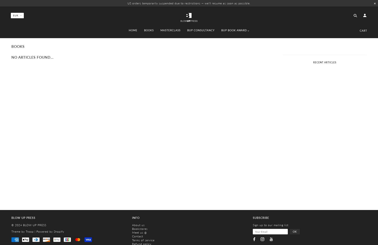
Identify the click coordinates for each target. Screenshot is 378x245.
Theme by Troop (22, 231)
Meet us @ (139, 232)
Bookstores (140, 228)
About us (138, 225)
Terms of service (143, 240)
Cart (363, 30)
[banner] (189, 17)
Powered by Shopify (50, 231)
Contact (137, 236)
